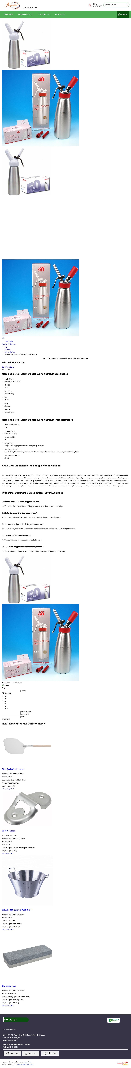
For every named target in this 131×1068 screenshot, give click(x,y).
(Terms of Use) (27, 1062)
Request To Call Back (9, 344)
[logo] (12, 10)
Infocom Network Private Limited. (25, 1064)
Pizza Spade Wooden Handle (13, 769)
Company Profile (25, 14)
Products (8, 349)
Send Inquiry (124, 14)
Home (6, 347)
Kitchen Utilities (10, 352)
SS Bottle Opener (8, 831)
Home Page (8, 14)
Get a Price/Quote (8, 367)
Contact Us (60, 14)
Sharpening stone (9, 986)
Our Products (44, 14)
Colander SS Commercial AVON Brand (16, 910)
